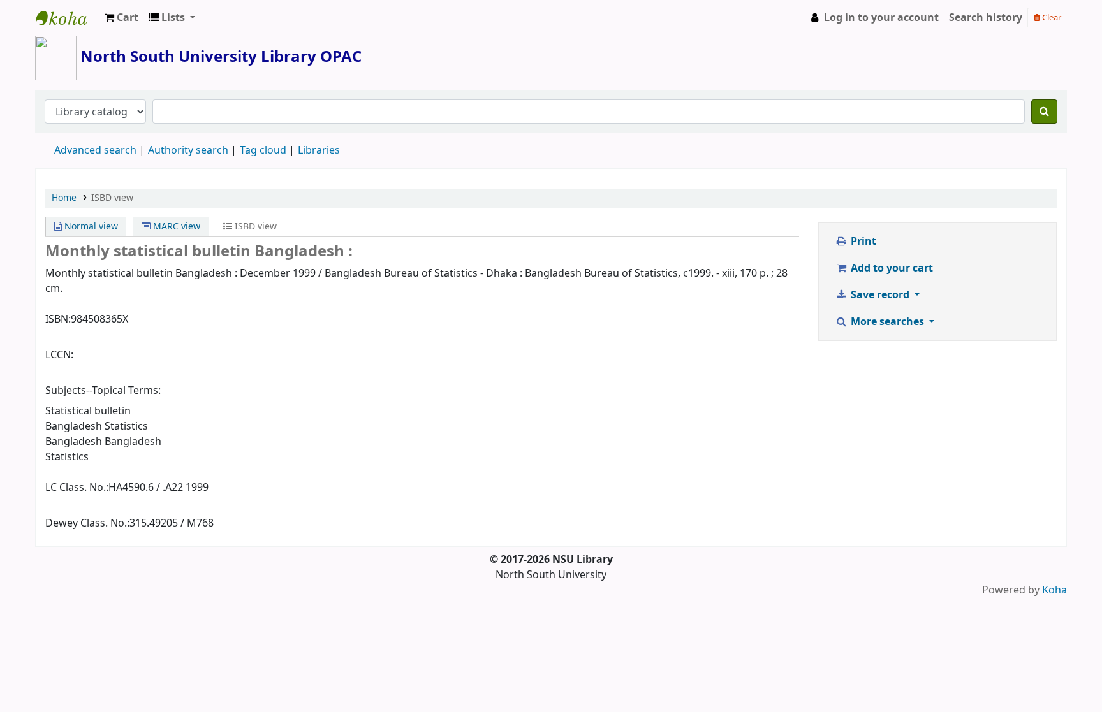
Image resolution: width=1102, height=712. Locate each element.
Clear (1050, 17)
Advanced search (95, 150)
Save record (880, 295)
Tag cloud (263, 150)
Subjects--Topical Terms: (103, 390)
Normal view (90, 226)
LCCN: (59, 355)
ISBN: (58, 319)
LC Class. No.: (76, 487)
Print (862, 241)
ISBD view (112, 198)
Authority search (188, 150)
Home (64, 198)
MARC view (175, 226)
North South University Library (67, 18)
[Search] (1044, 111)
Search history (985, 17)
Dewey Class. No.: (87, 523)
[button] (121, 18)
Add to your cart (890, 268)
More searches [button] (887, 322)
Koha (1054, 590)
